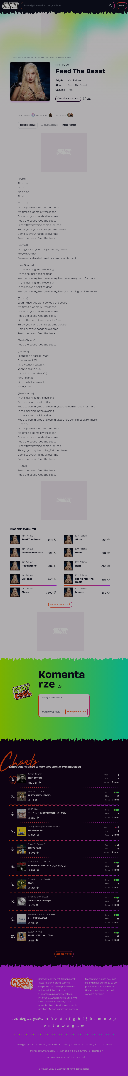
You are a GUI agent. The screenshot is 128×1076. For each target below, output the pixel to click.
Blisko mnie (35, 831)
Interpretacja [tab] (69, 125)
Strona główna (16, 57)
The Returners (53, 827)
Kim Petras (32, 57)
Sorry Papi (34, 848)
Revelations (29, 566)
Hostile (46, 862)
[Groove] (10, 5)
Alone (79, 540)
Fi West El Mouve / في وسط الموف (47, 866)
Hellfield (32, 792)
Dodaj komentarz (76, 712)
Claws (25, 592)
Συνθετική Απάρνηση (39, 901)
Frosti (43, 792)
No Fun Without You (40, 936)
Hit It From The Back (84, 580)
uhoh (78, 553)
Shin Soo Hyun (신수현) (39, 879)
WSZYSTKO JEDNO (39, 796)
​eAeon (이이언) (35, 932)
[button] (121, 5)
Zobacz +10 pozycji (60, 605)
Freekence (33, 862)
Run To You (35, 778)
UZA (31, 883)
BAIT (78, 566)
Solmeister (42, 897)
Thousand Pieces (32, 553)
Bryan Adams (35, 774)
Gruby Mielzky (35, 827)
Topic (30, 844)
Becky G (41, 844)
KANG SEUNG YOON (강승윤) (41, 914)
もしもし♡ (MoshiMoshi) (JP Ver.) (47, 813)
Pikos (31, 897)
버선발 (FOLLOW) (37, 918)
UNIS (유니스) (34, 809)
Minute (79, 592)
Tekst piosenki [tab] (28, 125)
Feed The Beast (47, 57)
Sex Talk (27, 579)
